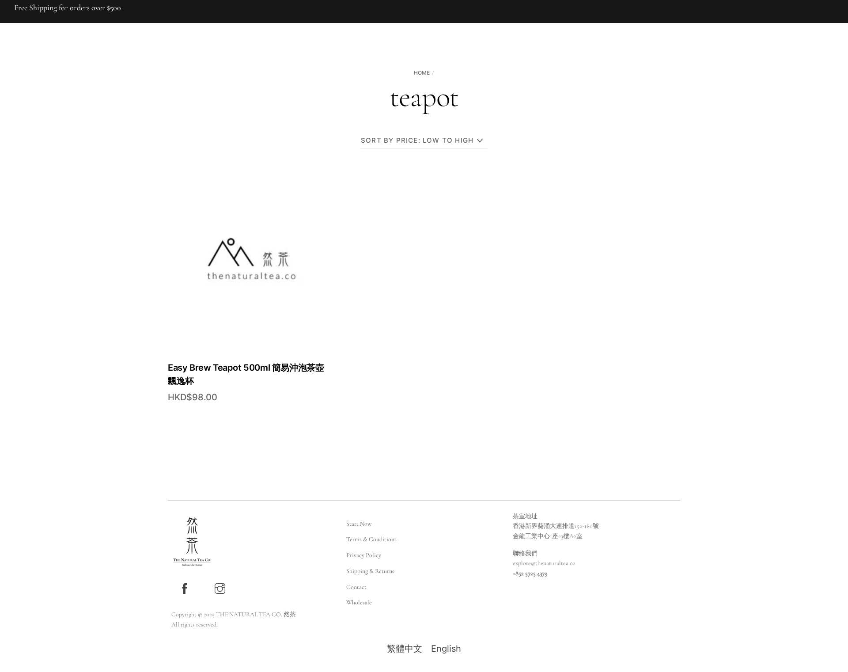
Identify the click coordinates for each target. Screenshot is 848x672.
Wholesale (359, 602)
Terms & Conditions (371, 539)
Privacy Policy (363, 555)
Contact (356, 587)
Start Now (358, 524)
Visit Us (474, 77)
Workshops (430, 77)
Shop (390, 77)
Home (324, 77)
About (358, 77)
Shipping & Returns (370, 571)
